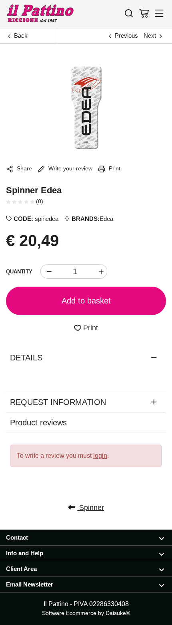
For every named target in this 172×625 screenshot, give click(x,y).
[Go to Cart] (144, 13)
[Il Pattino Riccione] (40, 14)
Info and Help (24, 553)
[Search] (129, 13)
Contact (17, 537)
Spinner (90, 508)
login (100, 455)
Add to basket (86, 300)
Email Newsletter (29, 584)
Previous (126, 35)
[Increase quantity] (100, 271)
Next (150, 35)
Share (23, 168)
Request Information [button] (58, 402)
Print (113, 168)
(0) (38, 201)
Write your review (69, 168)
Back (21, 35)
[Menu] (159, 13)
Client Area (21, 568)
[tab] (86, 358)
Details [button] (26, 357)
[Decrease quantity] (47, 271)
